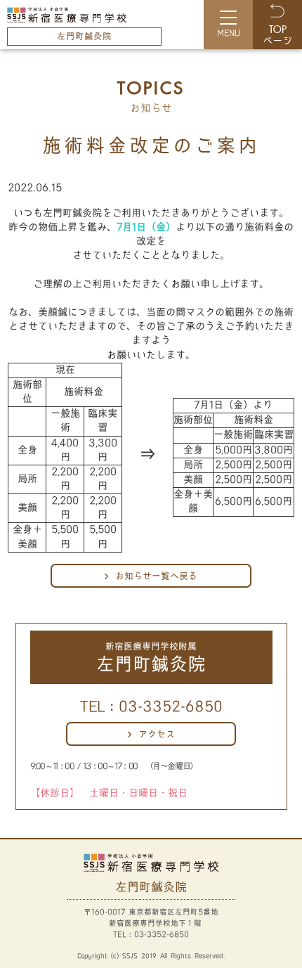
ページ (277, 36)
